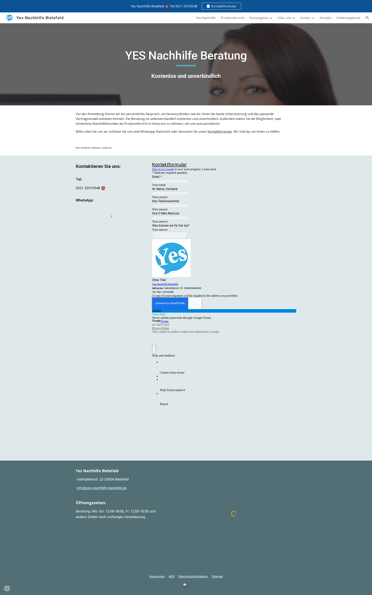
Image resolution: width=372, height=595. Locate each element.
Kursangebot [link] (259, 18)
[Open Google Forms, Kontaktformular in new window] (290, 165)
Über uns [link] (284, 18)
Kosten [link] (305, 18)
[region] (186, 6)
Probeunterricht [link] (232, 18)
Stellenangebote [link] (348, 18)
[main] (186, 57)
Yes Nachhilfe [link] (206, 18)
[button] (367, 17)
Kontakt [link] (325, 18)
